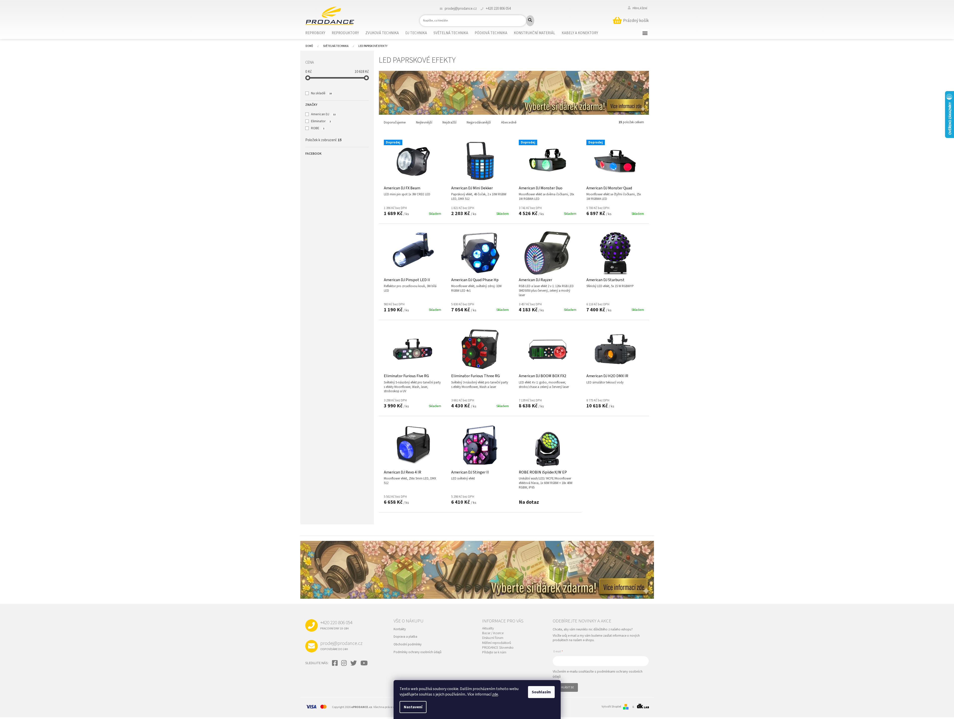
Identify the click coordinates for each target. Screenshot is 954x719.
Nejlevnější (424, 122)
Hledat (530, 20)
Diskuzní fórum (492, 638)
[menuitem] (318, 33)
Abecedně (509, 122)
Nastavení (413, 707)
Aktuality (488, 628)
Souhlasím (541, 692)
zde (495, 694)
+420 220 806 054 (336, 625)
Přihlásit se (565, 687)
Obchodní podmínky (408, 644)
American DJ (323, 114)
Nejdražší (449, 122)
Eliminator (320, 121)
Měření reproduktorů (496, 643)
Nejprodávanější (479, 122)
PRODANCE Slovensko (498, 647)
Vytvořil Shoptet (611, 707)
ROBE (317, 128)
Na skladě (321, 93)
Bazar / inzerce (493, 633)
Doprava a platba (405, 636)
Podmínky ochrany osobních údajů (417, 652)
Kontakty (400, 629)
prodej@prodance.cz (341, 645)
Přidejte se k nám (494, 652)
